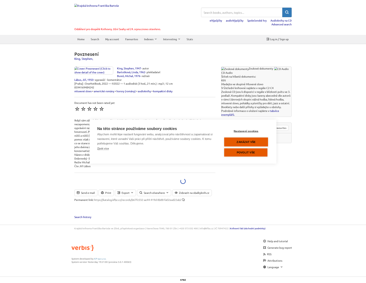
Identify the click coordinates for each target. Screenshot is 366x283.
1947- (138, 68)
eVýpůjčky (216, 20)
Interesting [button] (170, 39)
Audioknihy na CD (281, 20)
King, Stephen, (83, 58)
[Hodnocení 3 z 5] (89, 109)
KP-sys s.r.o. (100, 258)
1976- (137, 76)
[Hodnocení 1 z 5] (77, 109)
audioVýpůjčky (234, 20)
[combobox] (241, 12)
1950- (90, 79)
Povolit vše (246, 152)
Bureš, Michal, (125, 76)
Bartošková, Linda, (128, 72)
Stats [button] (190, 39)
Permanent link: (83, 199)
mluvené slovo (83, 91)
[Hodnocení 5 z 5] (101, 109)
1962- (142, 72)
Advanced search (281, 24)
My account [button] (112, 39)
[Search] (287, 12)
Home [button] (81, 39)
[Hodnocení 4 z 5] (95, 109)
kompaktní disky (163, 91)
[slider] (89, 109)
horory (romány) (126, 91)
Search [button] (95, 39)
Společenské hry (257, 20)
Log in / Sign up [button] (279, 39)
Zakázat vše (246, 141)
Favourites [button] (131, 39)
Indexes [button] (148, 39)
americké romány (104, 91)
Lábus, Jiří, (80, 79)
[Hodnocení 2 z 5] (83, 109)
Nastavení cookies (246, 131)
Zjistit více (103, 148)
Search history (82, 217)
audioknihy (144, 91)
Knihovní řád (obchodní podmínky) (248, 228)
